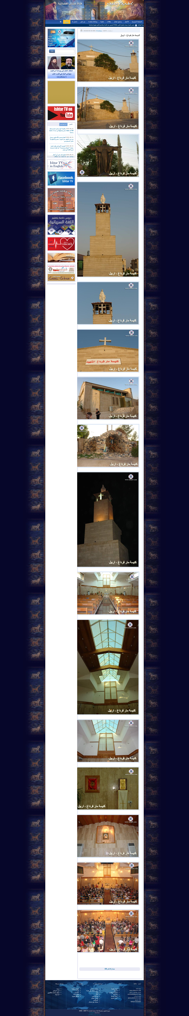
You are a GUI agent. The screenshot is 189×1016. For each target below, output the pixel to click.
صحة (58, 989)
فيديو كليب (95, 996)
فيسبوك (57, 994)
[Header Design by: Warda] (94, 19)
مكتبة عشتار (94, 998)
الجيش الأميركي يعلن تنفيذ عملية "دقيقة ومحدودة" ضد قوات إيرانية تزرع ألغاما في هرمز (61, 148)
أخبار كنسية (114, 998)
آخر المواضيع (63, 124)
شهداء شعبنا (75, 989)
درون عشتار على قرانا (92, 991)
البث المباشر (56, 991)
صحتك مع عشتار (93, 1002)
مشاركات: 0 (99, 31)
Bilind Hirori (97, 1013)
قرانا (77, 991)
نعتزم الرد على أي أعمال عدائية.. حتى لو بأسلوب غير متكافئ (63, 156)
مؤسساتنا (76, 994)
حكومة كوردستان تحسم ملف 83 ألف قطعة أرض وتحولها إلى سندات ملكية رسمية (61, 131)
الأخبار (70, 124)
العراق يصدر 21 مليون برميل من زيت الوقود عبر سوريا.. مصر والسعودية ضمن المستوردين (61, 139)
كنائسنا (77, 992)
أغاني (96, 994)
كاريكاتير (95, 1000)
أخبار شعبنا (114, 989)
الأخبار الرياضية (113, 992)
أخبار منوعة (114, 996)
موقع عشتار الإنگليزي (53, 992)
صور (97, 992)
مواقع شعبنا (75, 996)
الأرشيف (115, 994)
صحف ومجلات (94, 989)
